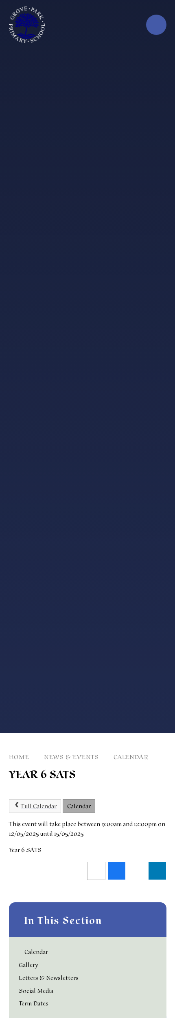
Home (19, 757)
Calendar (131, 757)
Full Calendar (39, 806)
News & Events (71, 757)
